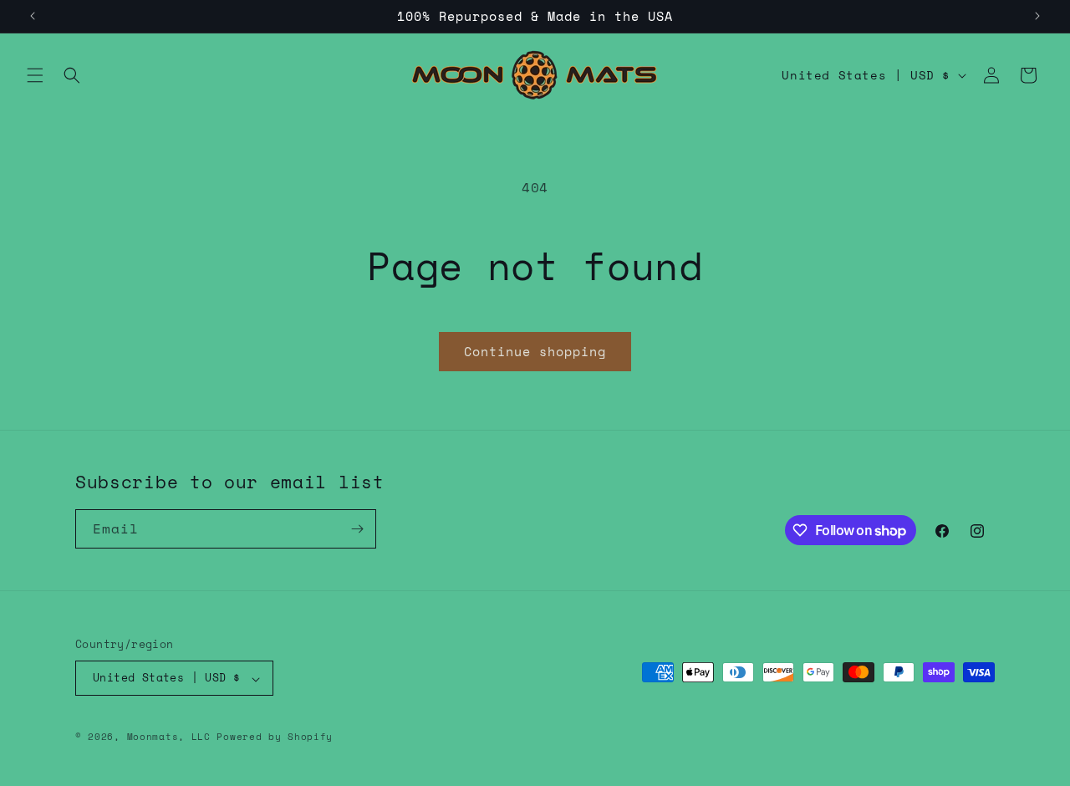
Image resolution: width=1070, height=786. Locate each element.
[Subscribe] (357, 529)
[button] (35, 75)
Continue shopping (535, 351)
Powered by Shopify (275, 737)
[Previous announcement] (32, 16)
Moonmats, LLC (169, 737)
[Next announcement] (1037, 16)
